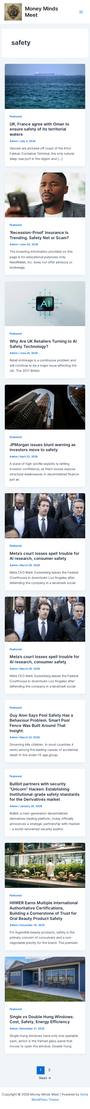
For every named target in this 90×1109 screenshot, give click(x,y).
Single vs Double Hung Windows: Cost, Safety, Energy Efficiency (42, 1019)
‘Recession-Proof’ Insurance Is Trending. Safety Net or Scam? (39, 235)
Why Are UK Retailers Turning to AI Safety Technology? (43, 344)
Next (45, 1078)
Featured (16, 116)
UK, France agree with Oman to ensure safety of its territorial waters (39, 129)
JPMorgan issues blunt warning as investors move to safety (43, 447)
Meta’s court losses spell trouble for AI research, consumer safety (44, 556)
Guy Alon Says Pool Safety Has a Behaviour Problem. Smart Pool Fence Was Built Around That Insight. (41, 723)
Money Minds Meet (41, 11)
